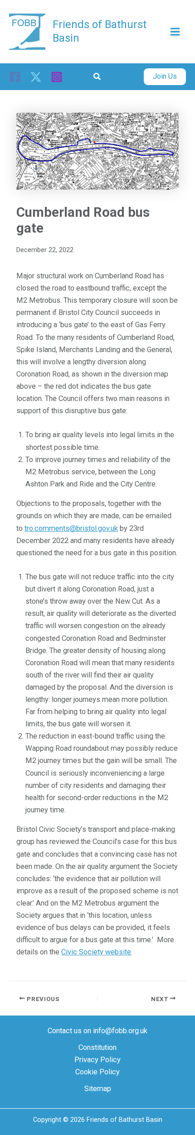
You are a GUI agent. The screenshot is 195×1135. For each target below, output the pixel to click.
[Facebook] (15, 77)
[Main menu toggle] (175, 31)
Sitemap (97, 1088)
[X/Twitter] (36, 77)
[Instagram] (57, 77)
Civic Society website (96, 952)
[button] (97, 76)
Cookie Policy (97, 1072)
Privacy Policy (97, 1059)
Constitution (97, 1047)
